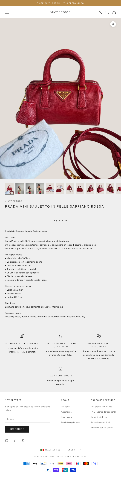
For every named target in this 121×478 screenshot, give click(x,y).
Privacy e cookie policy (101, 427)
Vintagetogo (14, 201)
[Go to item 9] (90, 189)
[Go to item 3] (29, 189)
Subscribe (17, 429)
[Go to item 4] (39, 189)
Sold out (60, 221)
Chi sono (65, 406)
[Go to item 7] (70, 189)
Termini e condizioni (100, 422)
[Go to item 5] (49, 189)
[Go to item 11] (110, 189)
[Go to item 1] (9, 189)
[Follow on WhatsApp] (23, 440)
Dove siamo (66, 417)
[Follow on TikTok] (14, 440)
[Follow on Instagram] (6, 440)
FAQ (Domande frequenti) (103, 411)
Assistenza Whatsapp (101, 406)
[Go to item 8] (80, 189)
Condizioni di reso (99, 417)
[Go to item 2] (19, 189)
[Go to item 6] (59, 189)
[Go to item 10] (100, 189)
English (72, 450)
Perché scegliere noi (70, 422)
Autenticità (66, 411)
